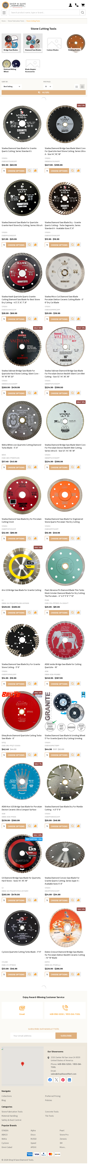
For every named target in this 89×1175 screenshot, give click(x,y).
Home (4, 21)
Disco (33, 1134)
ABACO (5, 1134)
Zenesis (63, 1139)
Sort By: (5, 82)
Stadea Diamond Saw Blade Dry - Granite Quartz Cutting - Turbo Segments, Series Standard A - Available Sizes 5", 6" (63, 225)
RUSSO (33, 1139)
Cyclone (5, 1143)
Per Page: (47, 82)
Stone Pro (64, 1134)
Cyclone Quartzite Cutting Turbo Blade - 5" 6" (21, 952)
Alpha (33, 1130)
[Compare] (35, 170)
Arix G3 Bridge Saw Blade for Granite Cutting (21, 590)
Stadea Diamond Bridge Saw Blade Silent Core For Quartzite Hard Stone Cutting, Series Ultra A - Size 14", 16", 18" (65, 151)
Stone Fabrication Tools (12, 1111)
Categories (7, 1106)
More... (63, 1147)
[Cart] (83, 5)
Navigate (6, 1091)
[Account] (70, 5)
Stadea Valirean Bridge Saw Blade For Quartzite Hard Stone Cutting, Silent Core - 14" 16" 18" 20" (20, 373)
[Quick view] (29, 170)
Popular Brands (9, 1125)
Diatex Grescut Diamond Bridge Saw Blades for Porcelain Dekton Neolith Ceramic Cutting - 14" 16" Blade (65, 955)
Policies (48, 1100)
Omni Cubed (7, 1147)
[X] (56, 1079)
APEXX (33, 1147)
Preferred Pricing (52, 1096)
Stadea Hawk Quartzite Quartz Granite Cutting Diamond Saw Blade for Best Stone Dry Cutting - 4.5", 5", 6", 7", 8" (21, 299)
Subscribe (66, 1035)
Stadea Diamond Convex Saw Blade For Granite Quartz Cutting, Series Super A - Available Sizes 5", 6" (62, 881)
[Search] (82, 12)
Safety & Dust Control (11, 1120)
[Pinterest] (63, 1079)
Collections (7, 1096)
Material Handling (10, 1116)
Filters (45, 92)
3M (61, 1143)
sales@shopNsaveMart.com (63, 1074)
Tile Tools (49, 1116)
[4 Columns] (82, 86)
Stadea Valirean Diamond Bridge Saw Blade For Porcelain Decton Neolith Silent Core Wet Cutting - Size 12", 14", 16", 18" (65, 373)
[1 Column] (76, 86)
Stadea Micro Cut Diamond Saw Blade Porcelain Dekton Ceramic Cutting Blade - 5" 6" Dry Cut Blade (64, 299)
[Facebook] (50, 1079)
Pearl (62, 1130)
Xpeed (33, 1143)
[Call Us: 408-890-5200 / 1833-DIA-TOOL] (76, 5)
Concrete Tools (52, 1111)
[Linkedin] (69, 1079)
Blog (4, 1100)
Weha (4, 1139)
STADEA (5, 1130)
